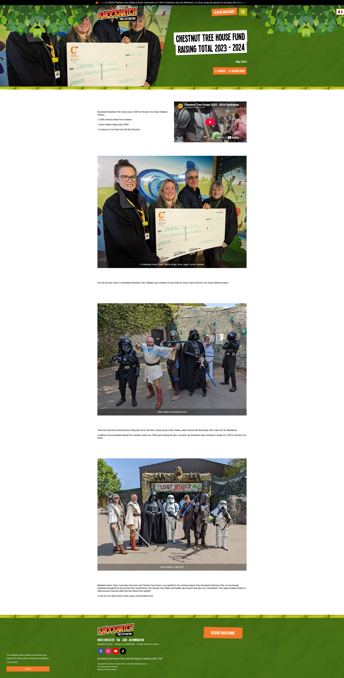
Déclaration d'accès (105, 644)
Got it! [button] (28, 669)
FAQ (118, 640)
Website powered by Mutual (107, 669)
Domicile (222, 71)
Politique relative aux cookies (148, 644)
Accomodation (136, 640)
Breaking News (238, 71)
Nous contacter (105, 640)
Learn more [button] (12, 662)
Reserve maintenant (224, 12)
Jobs (124, 640)
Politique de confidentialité (125, 644)
